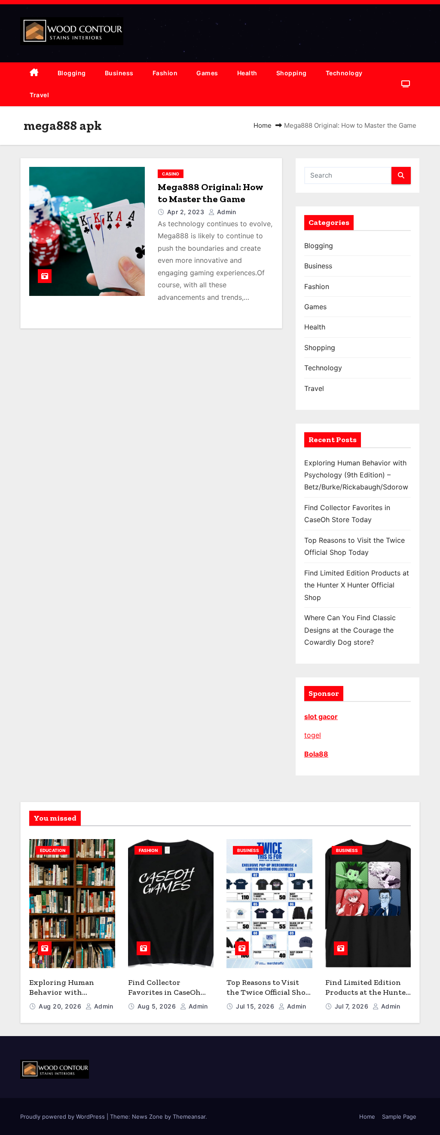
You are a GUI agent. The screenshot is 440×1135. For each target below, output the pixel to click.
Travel (39, 94)
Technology (344, 73)
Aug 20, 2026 (61, 1006)
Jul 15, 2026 (256, 1006)
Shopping (291, 73)
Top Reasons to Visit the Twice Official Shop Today (268, 992)
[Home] (34, 73)
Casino (170, 173)
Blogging (72, 73)
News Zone (147, 1116)
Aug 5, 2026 (158, 1006)
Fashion (165, 73)
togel (312, 735)
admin (225, 211)
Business (119, 73)
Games (207, 73)
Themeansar (189, 1116)
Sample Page (399, 1116)
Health (247, 73)
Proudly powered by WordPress (63, 1116)
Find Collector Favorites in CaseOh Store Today (164, 992)
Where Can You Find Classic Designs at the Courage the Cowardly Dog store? (350, 629)
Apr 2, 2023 (186, 211)
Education (52, 850)
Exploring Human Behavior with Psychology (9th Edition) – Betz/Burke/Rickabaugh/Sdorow (356, 475)
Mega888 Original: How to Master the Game (210, 193)
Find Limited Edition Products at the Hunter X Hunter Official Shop (356, 585)
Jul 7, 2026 (352, 1006)
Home (263, 125)
